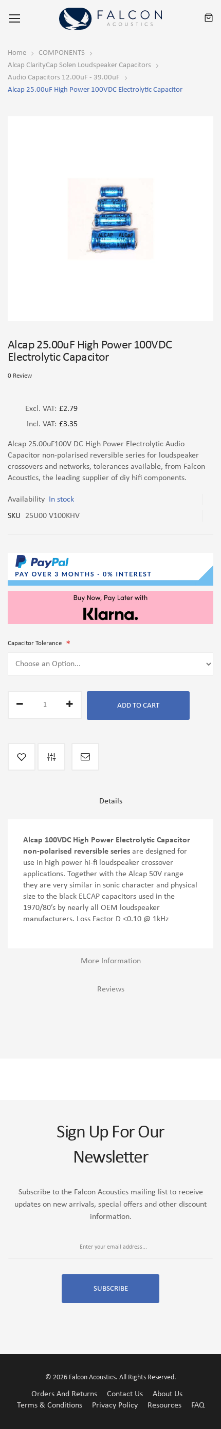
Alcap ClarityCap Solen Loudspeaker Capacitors (79, 65)
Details (110, 801)
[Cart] (208, 18)
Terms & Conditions (49, 1405)
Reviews (110, 989)
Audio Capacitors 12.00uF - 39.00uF (64, 77)
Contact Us (125, 1394)
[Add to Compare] (51, 757)
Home (17, 53)
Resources (164, 1405)
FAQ (198, 1405)
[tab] (110, 805)
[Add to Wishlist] (21, 757)
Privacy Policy (115, 1405)
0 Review (20, 375)
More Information (111, 961)
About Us (167, 1394)
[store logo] (110, 19)
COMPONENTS (62, 53)
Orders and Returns (64, 1394)
